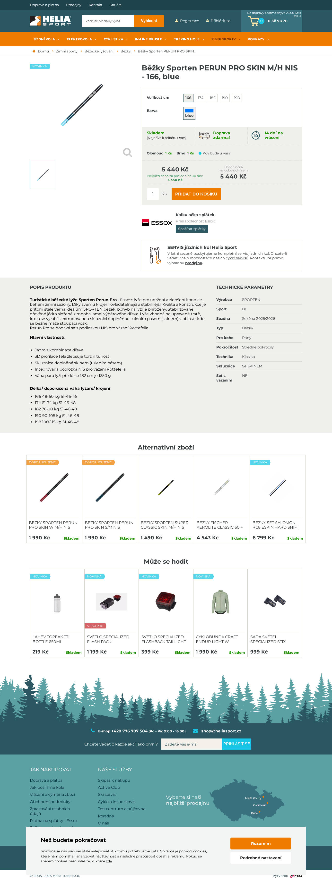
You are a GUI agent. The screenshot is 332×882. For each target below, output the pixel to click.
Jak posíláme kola (47, 787)
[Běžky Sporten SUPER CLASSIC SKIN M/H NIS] (166, 487)
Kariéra (116, 5)
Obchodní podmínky (50, 801)
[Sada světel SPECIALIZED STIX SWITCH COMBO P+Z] (274, 601)
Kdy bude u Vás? (217, 153)
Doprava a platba (44, 5)
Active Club (109, 787)
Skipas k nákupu (114, 780)
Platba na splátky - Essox (54, 820)
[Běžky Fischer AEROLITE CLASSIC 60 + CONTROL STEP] (222, 487)
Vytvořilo (280, 876)
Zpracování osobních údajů (50, 811)
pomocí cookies (192, 851)
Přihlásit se (220, 20)
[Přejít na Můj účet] (237, 21)
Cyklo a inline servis (116, 801)
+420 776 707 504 (129, 731)
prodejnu (193, 263)
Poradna (106, 816)
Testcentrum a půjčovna (121, 808)
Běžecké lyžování (99, 51)
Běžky (126, 51)
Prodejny (73, 5)
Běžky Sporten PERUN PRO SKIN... (167, 51)
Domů (43, 51)
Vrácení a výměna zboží (52, 794)
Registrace (189, 20)
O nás (103, 823)
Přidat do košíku (196, 194)
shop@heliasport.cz (221, 731)
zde (109, 861)
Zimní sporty (67, 51)
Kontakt (95, 5)
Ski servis (107, 794)
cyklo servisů (237, 258)
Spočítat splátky (192, 229)
